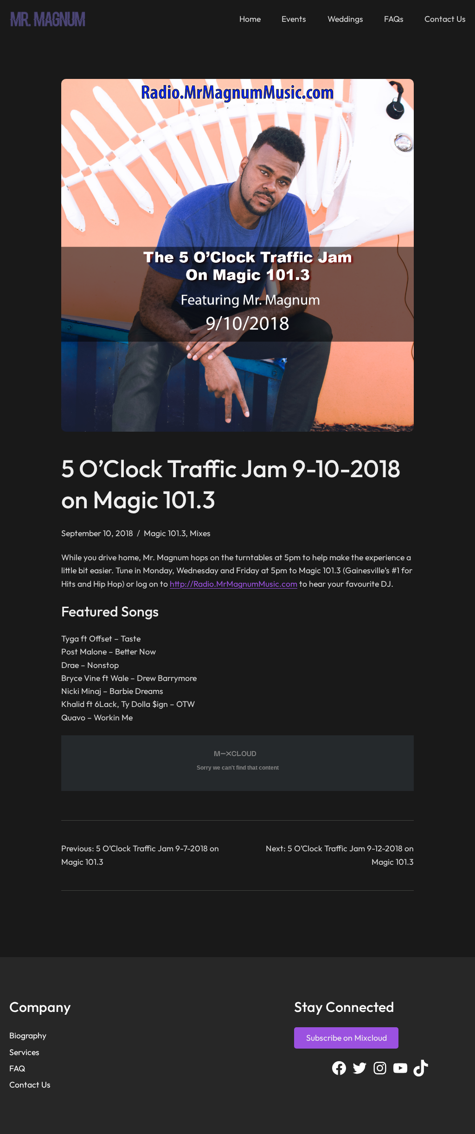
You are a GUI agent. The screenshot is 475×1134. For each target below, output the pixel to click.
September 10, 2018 (97, 533)
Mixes (200, 533)
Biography (27, 1035)
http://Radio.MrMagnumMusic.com (233, 583)
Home (250, 18)
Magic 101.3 (165, 533)
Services (24, 1052)
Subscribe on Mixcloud (346, 1037)
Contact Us (30, 1084)
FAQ (17, 1068)
